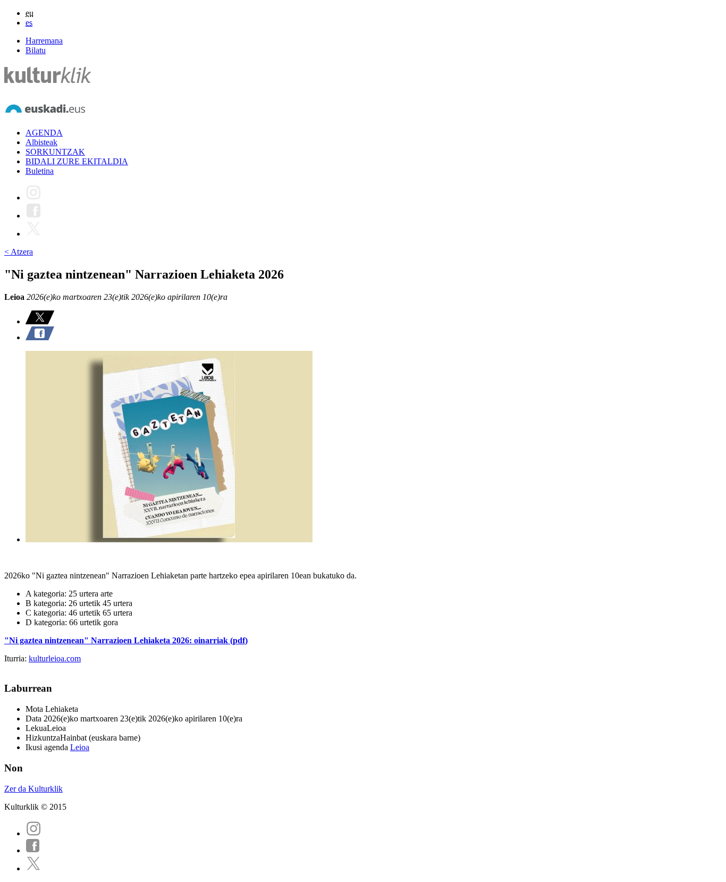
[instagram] (33, 833)
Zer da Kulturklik (33, 788)
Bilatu (36, 50)
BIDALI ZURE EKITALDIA (77, 161)
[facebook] (33, 850)
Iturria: (16, 658)
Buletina (40, 170)
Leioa (79, 747)
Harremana (44, 40)
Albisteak (41, 142)
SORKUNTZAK (55, 151)
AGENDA (44, 132)
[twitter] (33, 868)
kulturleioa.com (55, 658)
